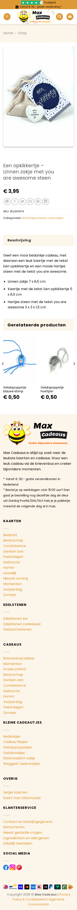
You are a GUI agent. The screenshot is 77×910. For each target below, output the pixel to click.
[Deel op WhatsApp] (7, 201)
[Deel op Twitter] (22, 201)
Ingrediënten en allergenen (26, 838)
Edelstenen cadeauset (22, 624)
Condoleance (14, 545)
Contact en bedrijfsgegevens (27, 821)
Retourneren (14, 827)
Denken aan (13, 551)
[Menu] (7, 16)
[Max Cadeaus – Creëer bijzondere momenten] (33, 16)
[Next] (74, 372)
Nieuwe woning (15, 578)
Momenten (12, 583)
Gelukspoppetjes (17, 747)
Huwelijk (9, 573)
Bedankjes (29, 218)
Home (8, 33)
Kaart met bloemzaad (21, 797)
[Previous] (3, 372)
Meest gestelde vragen (22, 832)
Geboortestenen (17, 629)
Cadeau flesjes (15, 741)
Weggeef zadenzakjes (21, 763)
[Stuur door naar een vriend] (30, 201)
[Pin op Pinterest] (37, 201)
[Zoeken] (59, 16)
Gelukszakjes (14, 752)
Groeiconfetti (14, 669)
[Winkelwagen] (70, 16)
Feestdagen (13, 556)
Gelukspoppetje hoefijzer (52, 389)
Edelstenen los (15, 618)
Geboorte (11, 562)
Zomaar (9, 594)
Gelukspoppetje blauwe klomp (14, 389)
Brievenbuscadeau (18, 658)
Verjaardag (12, 589)
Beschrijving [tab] (19, 240)
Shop (22, 33)
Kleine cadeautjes (51, 218)
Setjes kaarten (15, 792)
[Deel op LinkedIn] (45, 201)
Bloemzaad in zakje (19, 758)
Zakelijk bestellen (17, 843)
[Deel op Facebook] (14, 201)
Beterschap (13, 540)
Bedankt (10, 535)
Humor (9, 567)
